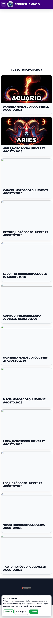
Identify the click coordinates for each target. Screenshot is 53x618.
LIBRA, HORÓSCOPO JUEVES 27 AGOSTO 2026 (24, 443)
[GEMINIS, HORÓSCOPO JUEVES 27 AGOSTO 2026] (26, 214)
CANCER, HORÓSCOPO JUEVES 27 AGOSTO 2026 (25, 192)
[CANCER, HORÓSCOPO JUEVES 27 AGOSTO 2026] (26, 173)
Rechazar (8, 612)
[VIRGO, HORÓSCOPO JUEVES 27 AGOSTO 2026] (26, 507)
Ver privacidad (35, 606)
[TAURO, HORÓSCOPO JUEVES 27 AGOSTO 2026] (26, 549)
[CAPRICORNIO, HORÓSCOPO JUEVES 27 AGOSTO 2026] (26, 298)
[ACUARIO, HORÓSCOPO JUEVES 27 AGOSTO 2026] (26, 89)
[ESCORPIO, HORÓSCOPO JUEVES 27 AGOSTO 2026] (26, 256)
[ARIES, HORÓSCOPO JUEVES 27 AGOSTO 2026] (26, 131)
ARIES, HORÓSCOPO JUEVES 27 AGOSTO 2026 (24, 150)
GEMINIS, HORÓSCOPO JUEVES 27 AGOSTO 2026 (25, 234)
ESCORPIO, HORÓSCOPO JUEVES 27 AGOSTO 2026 (25, 275)
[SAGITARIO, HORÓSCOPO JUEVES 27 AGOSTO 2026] (26, 340)
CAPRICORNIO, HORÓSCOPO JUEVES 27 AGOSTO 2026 (22, 317)
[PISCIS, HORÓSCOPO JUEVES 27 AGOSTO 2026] (26, 382)
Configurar (21, 611)
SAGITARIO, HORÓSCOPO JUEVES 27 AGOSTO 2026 (25, 359)
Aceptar (34, 612)
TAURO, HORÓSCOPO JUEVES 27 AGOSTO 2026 (24, 568)
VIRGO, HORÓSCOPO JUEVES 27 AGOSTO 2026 (24, 526)
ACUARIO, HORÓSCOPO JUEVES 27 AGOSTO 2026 (26, 108)
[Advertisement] (26, 36)
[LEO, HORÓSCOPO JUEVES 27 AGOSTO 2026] (26, 465)
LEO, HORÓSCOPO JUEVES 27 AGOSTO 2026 (22, 485)
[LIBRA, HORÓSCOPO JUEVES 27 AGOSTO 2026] (26, 423)
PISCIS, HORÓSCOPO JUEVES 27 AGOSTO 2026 (24, 401)
